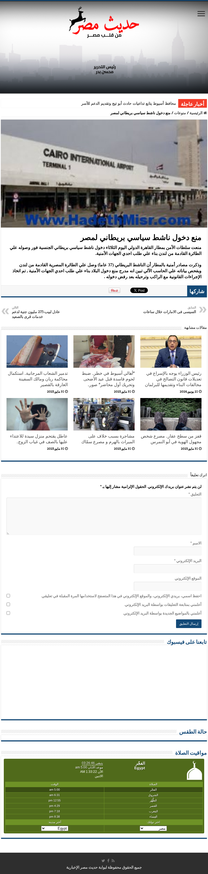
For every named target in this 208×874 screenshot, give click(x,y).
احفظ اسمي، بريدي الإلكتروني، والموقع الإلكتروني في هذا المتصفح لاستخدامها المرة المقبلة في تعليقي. (121, 595)
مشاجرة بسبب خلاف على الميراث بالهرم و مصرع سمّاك (108, 439)
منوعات (180, 112)
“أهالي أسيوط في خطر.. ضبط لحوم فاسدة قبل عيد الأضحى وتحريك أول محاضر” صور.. (108, 378)
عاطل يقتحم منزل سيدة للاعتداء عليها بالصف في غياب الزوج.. (39, 439)
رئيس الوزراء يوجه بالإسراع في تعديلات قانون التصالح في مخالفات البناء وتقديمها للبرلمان (173, 378)
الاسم (196, 543)
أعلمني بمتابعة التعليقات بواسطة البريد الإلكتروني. (163, 604)
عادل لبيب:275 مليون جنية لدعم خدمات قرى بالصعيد (36, 312)
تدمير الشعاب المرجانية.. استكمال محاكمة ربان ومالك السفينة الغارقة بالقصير (38, 378)
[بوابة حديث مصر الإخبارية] (104, 21)
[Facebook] (108, 860)
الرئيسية (196, 112)
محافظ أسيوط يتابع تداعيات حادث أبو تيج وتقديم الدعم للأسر (128, 103)
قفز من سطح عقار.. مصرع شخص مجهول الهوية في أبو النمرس (171, 439)
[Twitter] (103, 860)
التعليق (195, 494)
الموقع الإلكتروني (188, 578)
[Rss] (113, 860)
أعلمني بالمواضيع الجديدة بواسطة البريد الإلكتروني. (162, 613)
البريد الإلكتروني (188, 560)
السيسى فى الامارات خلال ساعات (169, 309)
